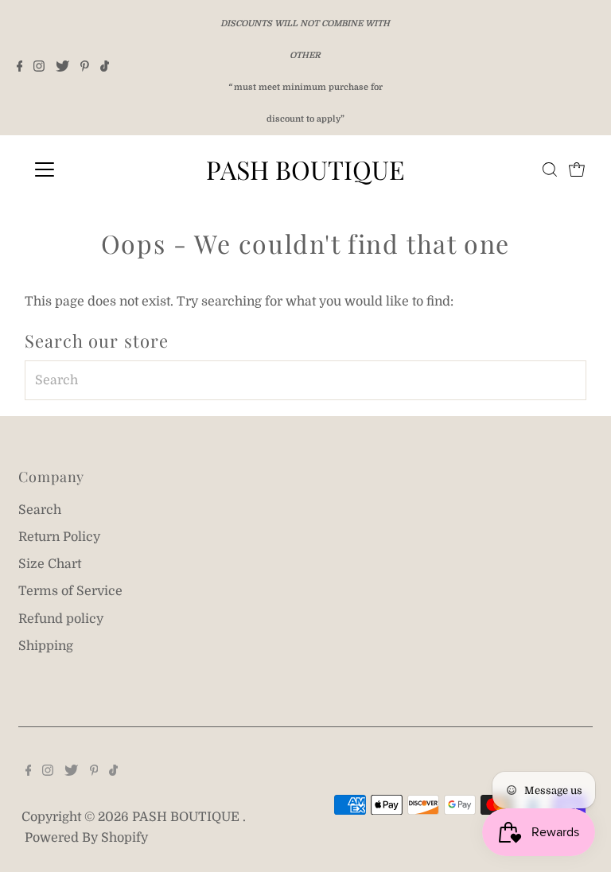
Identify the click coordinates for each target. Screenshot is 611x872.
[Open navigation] (91, 169)
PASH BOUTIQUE (305, 169)
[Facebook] (20, 68)
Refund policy (60, 619)
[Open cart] (577, 169)
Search (39, 510)
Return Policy (59, 537)
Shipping (45, 646)
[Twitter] (62, 68)
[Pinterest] (84, 68)
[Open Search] (550, 169)
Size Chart (49, 564)
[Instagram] (39, 68)
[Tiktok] (104, 68)
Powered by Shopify (86, 838)
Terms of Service (70, 591)
